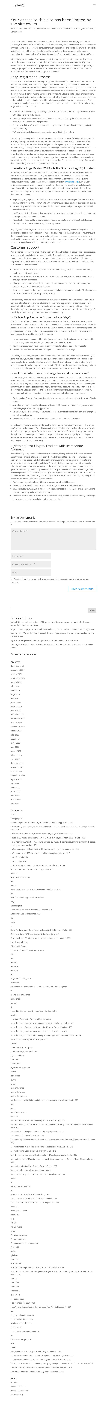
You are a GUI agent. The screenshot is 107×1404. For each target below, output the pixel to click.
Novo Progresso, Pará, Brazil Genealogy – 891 (30, 1194)
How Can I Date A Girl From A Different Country (31, 1019)
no (12, 1190)
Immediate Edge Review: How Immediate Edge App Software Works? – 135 (42, 1023)
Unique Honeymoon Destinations (25, 1331)
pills (12, 1219)
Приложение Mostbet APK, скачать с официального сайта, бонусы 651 (42, 1355)
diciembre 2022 (17, 763)
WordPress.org (17, 1394)
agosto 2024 (16, 682)
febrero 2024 (16, 706)
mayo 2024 (15, 694)
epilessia (14, 970)
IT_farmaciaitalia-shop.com (22, 1047)
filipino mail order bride (20, 995)
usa (12, 1343)
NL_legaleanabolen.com (21, 1186)
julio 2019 (15, 803)
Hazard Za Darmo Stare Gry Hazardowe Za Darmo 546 (34, 1011)
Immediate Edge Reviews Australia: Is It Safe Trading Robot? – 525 (39, 1031)
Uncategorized (17, 1327)
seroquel (14, 1259)
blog (12, 901)
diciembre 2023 (17, 714)
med (12, 1104)
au (12, 881)
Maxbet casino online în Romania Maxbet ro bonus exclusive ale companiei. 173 (44, 1100)
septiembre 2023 (18, 726)
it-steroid (14, 1059)
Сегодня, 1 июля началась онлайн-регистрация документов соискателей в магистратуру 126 (52, 1363)
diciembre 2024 (17, 666)
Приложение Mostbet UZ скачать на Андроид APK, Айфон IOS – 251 (41, 1359)
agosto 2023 (16, 730)
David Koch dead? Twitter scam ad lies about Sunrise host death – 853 (40, 938)
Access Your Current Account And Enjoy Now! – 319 (32, 869)
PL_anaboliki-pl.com (19, 1235)
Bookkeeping (16, 905)
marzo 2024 (16, 702)
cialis (13, 922)
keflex (13, 1071)
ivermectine (15, 1063)
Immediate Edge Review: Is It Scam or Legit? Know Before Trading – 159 (41, 1027)
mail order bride (17, 1088)
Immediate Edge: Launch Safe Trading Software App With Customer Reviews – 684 (46, 1035)
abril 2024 (15, 698)
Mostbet (14, 1116)
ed (12, 954)
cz (12, 926)
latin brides (15, 1075)
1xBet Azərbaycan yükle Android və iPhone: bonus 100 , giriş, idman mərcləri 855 (45, 849)
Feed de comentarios (20, 1390)
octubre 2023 (16, 722)
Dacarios (18, 28)
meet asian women (19, 1112)
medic (13, 1108)
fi (11, 990)
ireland (13, 1043)
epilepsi (14, 962)
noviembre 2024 (17, 670)
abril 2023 (15, 747)
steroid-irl (15, 1286)
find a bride (15, 999)
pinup (13, 1231)
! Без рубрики (16, 818)
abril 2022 (15, 795)
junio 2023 (15, 739)
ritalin (13, 1251)
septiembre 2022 (18, 775)
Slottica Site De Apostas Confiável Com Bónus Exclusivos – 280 (37, 1267)
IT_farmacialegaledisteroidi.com (24, 1051)
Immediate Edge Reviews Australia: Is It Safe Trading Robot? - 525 (65, 28)
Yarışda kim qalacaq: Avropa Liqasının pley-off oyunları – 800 (36, 1351)
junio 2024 (15, 690)
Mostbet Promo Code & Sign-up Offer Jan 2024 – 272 (33, 1151)
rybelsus (14, 1255)
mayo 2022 (15, 791)
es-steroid (15, 982)
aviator (14, 885)
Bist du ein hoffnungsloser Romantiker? (27, 897)
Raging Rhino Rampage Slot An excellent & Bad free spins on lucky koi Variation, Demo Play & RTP (52, 629)
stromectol (15, 1290)
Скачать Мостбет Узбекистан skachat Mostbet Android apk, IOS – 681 (41, 1367)
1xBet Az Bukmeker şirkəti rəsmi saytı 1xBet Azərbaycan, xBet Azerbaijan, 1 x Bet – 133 (48, 838)
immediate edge (72, 182)
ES (12, 974)
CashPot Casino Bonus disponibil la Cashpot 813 (31, 909)
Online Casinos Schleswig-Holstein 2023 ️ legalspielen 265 (35, 1202)
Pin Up (13, 1222)
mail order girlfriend (19, 1096)
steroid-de (15, 1282)
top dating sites (17, 1299)
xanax (13, 1347)
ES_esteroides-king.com (21, 978)
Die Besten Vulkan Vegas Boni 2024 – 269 (28, 950)
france (13, 1003)
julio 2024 (15, 686)
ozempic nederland (19, 1210)
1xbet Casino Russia (19, 857)
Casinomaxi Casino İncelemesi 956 (25, 914)
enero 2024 (15, 710)
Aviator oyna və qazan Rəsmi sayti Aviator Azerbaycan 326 (35, 889)
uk (12, 1311)
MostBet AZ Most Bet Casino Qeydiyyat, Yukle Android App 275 (38, 1120)
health (13, 1015)
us (12, 1335)
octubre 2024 (16, 674)
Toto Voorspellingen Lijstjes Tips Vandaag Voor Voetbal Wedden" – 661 (41, 1307)
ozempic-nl (15, 1214)
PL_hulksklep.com (18, 1239)
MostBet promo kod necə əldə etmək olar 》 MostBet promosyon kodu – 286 (44, 1155)
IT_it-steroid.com (18, 1055)
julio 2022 (15, 783)
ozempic (14, 1206)
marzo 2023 (16, 751)
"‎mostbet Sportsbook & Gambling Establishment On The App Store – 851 (42, 822)
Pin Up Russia (16, 1227)
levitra (13, 1080)
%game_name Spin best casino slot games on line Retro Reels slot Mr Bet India (44, 640)
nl (11, 1182)
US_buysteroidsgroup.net (21, 1339)
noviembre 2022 (17, 767)
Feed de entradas (18, 1386)
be (12, 893)
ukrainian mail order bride (21, 1323)
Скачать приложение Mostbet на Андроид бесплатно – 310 (37, 1371)
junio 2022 (15, 787)
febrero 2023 (16, 755)
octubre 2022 (16, 771)
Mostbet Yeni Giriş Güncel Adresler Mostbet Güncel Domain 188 (38, 1174)
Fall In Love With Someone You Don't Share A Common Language (39, 986)
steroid (14, 1278)
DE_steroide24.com (19, 946)
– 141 (13, 814)
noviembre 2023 (17, 718)
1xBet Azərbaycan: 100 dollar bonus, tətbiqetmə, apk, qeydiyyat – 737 (40, 853)
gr (11, 1007)
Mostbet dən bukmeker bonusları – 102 (27, 1135)
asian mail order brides (20, 877)
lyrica (13, 1084)
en (12, 958)
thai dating (15, 1295)
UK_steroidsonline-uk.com (22, 1319)
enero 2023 (15, 759)
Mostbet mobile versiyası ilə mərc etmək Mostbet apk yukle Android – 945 (42, 1146)
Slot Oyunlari (16, 1263)
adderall (14, 873)
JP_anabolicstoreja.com (20, 1067)
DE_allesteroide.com (19, 942)
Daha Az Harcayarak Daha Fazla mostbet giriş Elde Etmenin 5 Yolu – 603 (41, 930)
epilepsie (14, 966)
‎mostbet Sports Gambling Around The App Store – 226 (34, 1166)
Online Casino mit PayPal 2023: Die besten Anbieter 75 (34, 1198)
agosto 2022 (16, 779)
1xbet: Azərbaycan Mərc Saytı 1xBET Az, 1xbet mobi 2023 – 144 (38, 865)
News (13, 1178)
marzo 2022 (16, 799)
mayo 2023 (15, 743)
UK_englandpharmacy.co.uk (22, 1315)
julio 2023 (15, 735)
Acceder (14, 1382)
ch (12, 918)
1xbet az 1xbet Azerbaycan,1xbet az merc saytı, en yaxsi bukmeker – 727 (41, 833)
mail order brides (18, 1092)
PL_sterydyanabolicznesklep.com (24, 1243)
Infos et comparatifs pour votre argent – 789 (30, 1039)
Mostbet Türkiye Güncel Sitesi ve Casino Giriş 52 (31, 1170)
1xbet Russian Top (18, 861)
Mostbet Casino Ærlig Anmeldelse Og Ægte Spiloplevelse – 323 (37, 1131)
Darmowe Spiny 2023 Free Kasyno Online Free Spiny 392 (35, 934)
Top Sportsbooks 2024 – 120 (23, 1303)
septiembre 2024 (18, 678)
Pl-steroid (15, 1247)
